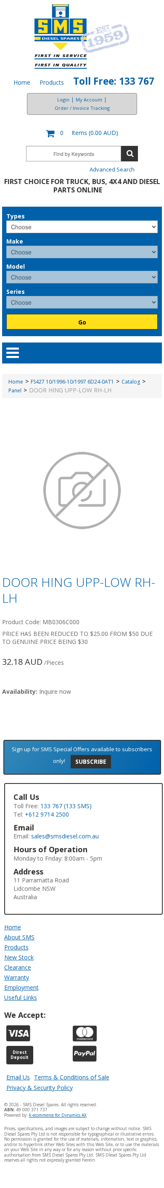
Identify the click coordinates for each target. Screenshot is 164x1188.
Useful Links (20, 997)
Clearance (17, 967)
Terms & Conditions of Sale (71, 1077)
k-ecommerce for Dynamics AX (58, 1115)
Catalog (131, 381)
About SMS (19, 937)
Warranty (16, 977)
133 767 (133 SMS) (66, 806)
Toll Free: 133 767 (113, 81)
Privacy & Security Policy (39, 1088)
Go (82, 322)
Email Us (18, 1077)
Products (52, 82)
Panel (14, 390)
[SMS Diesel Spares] (82, 36)
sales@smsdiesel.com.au (65, 836)
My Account (89, 99)
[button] (82, 133)
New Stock (19, 957)
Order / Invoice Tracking (82, 108)
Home (21, 82)
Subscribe (90, 761)
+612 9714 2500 (47, 814)
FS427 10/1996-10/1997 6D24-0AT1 (72, 381)
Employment (21, 987)
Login (63, 99)
